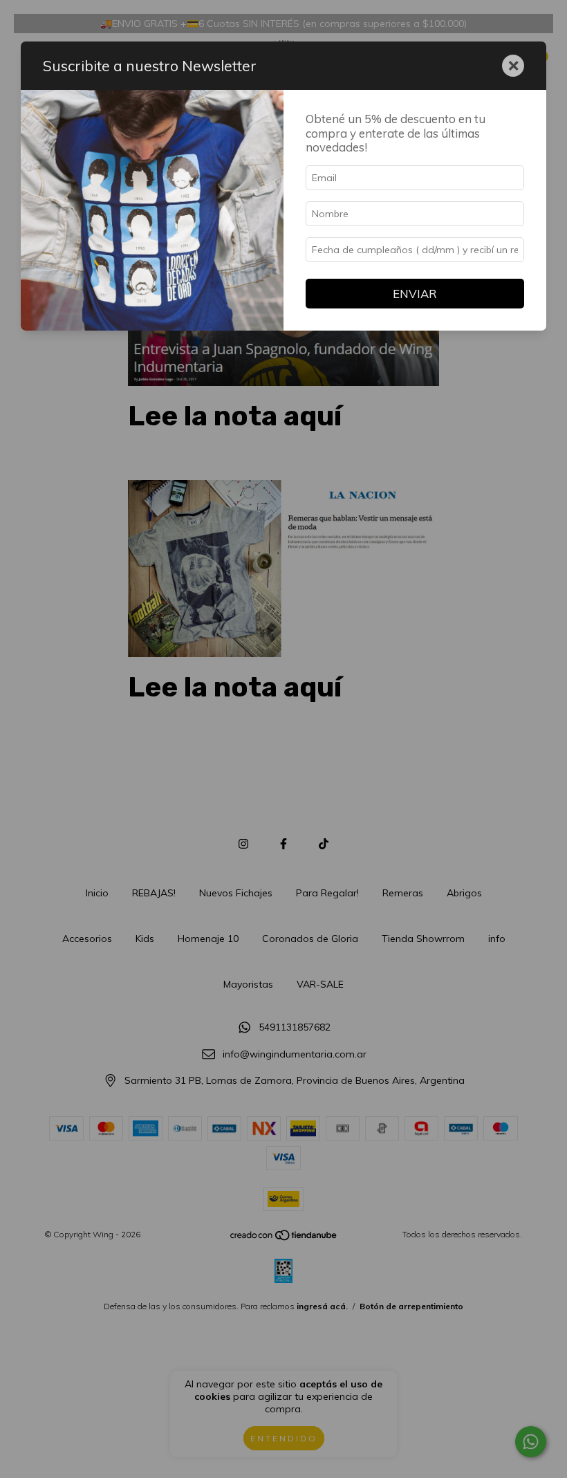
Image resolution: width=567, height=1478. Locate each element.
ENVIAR (415, 293)
